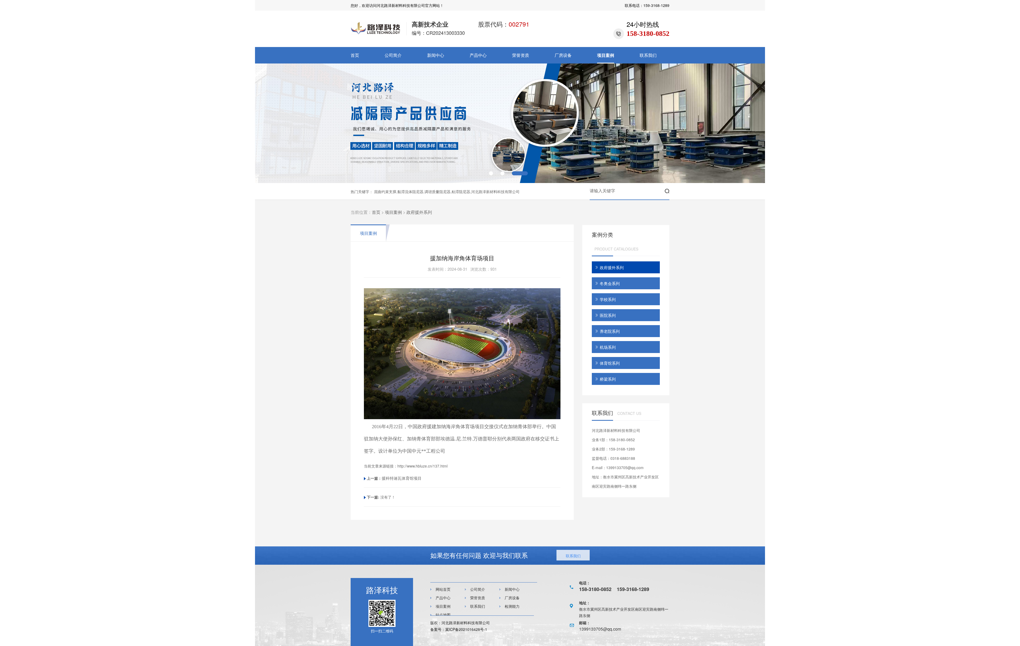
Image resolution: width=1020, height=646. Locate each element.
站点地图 (443, 614)
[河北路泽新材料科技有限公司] (376, 33)
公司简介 (393, 55)
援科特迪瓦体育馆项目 (402, 478)
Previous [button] (281, 120)
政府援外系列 (419, 212)
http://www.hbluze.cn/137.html (422, 466)
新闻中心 (435, 55)
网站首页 (443, 589)
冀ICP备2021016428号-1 (466, 629)
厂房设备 (563, 55)
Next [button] (739, 120)
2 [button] (502, 173)
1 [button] (491, 173)
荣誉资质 (520, 55)
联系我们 (648, 55)
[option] (510, 123)
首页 (355, 55)
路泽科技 (382, 590)
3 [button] (520, 173)
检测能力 (512, 606)
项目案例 (605, 55)
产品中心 (478, 55)
